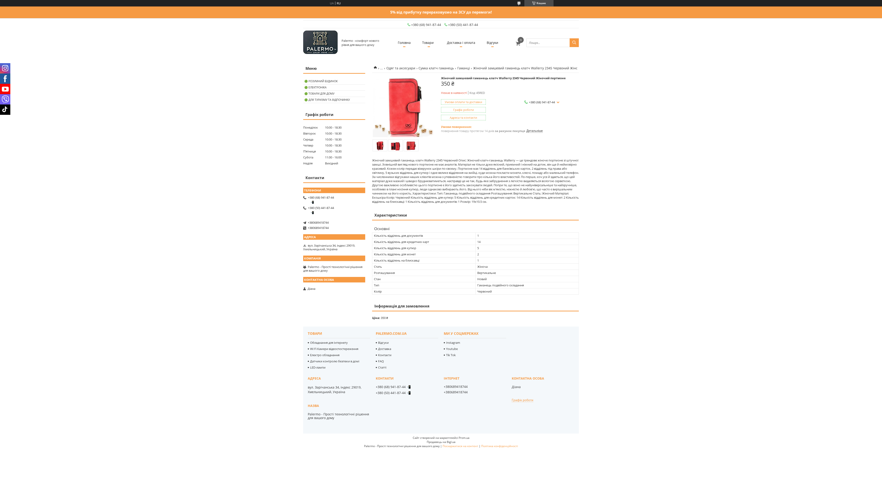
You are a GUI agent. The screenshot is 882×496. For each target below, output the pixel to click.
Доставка (384, 349)
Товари (428, 42)
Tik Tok (451, 355)
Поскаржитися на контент (460, 446)
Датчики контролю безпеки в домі (334, 361)
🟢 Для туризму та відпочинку (327, 100)
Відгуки (492, 42)
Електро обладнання (324, 355)
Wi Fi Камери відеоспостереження (334, 349)
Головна (404, 42)
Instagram (453, 343)
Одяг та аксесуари (400, 68)
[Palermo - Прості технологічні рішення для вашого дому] (320, 43)
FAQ (381, 361)
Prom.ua (464, 438)
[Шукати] (574, 42)
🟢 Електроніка (315, 87)
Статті (382, 367)
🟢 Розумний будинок (321, 81)
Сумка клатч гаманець (436, 68)
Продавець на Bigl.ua (441, 442)
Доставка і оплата (461, 42)
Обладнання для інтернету (329, 343)
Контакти (384, 355)
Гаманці (463, 68)
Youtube (452, 349)
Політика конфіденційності (499, 446)
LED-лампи (317, 367)
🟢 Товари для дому (319, 94)
